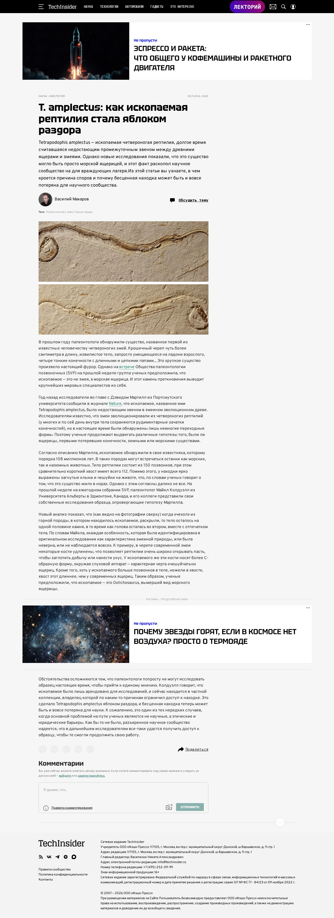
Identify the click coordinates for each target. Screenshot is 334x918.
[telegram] (57, 857)
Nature (115, 403)
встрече (127, 367)
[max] (74, 857)
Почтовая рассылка (273, 6)
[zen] (65, 857)
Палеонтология (55, 212)
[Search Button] (283, 6)
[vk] (49, 857)
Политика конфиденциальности (63, 875)
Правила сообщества (54, 870)
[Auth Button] (293, 6)
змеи (70, 212)
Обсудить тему (193, 200)
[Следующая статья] (167, 822)
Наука (43, 96)
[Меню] (41, 6)
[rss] (41, 857)
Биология (57, 96)
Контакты (46, 880)
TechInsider (62, 7)
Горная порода (83, 212)
